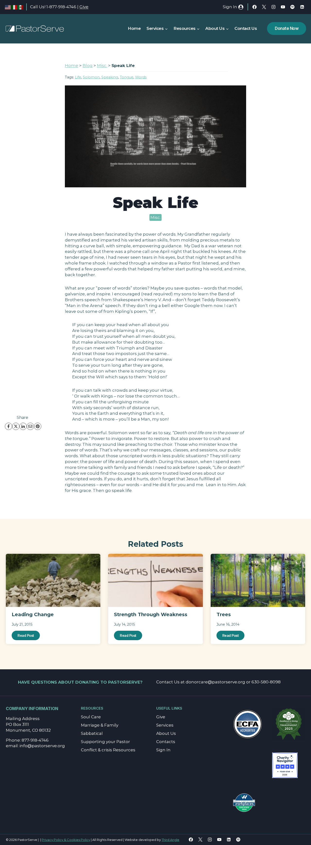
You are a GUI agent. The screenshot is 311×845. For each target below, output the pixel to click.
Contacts (165, 741)
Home (134, 28)
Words (141, 77)
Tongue (126, 77)
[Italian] (14, 6)
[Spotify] (292, 7)
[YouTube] (283, 7)
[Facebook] (255, 7)
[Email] (30, 426)
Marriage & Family (99, 725)
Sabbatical (92, 733)
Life (78, 77)
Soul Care (91, 716)
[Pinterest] (37, 426)
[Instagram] (273, 7)
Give (83, 6)
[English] (8, 6)
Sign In (163, 749)
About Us (166, 733)
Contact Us (245, 28)
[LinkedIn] (23, 426)
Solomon (91, 77)
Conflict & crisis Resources (108, 749)
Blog (88, 65)
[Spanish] (20, 6)
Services (164, 725)
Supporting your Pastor (105, 741)
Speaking (109, 77)
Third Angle (170, 840)
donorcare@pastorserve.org (215, 681)
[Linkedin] (302, 7)
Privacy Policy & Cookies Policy (66, 840)
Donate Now (286, 28)
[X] (264, 7)
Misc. (102, 65)
